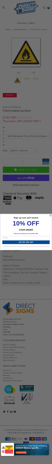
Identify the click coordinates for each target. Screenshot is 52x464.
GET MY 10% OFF (26, 242)
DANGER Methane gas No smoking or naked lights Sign (28, 448)
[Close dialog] (50, 215)
